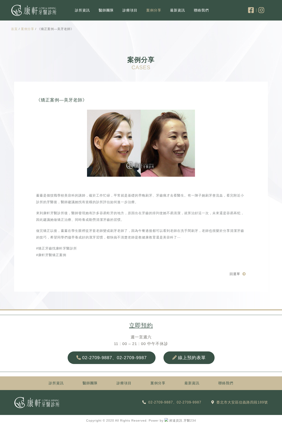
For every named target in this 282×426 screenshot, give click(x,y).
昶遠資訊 (175, 420)
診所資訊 (82, 10)
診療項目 (129, 10)
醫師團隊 (106, 10)
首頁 (14, 29)
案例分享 (153, 10)
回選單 (235, 274)
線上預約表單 (192, 357)
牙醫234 (190, 420)
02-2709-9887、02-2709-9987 (114, 357)
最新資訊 (177, 10)
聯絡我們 (201, 10)
